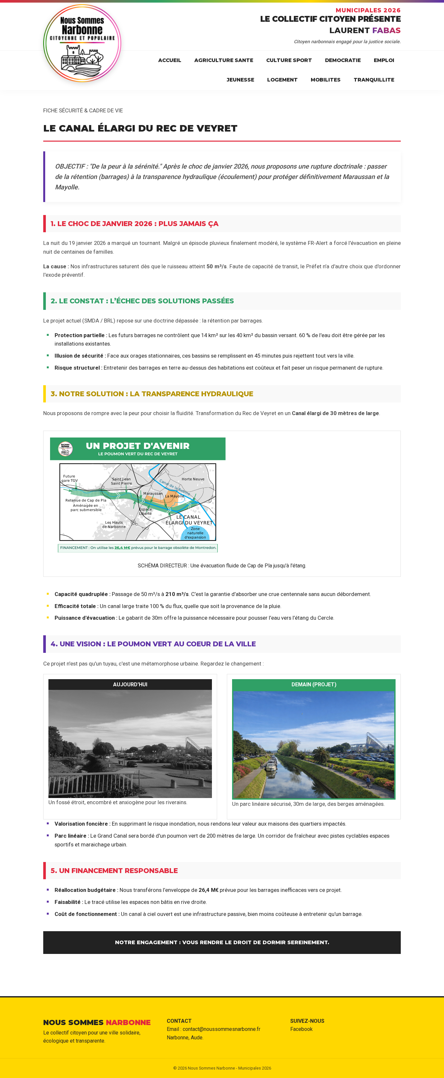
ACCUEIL (169, 60)
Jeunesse (240, 80)
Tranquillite (374, 80)
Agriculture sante (223, 60)
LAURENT (365, 30)
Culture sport (289, 60)
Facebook (301, 1029)
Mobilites (326, 80)
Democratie (343, 60)
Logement (282, 80)
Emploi (384, 60)
